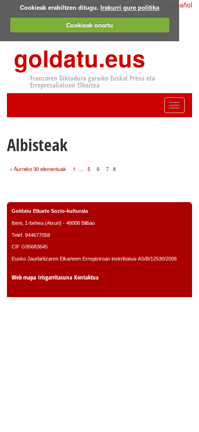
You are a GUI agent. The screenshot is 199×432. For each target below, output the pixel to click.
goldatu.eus (79, 57)
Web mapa (24, 277)
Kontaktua (86, 277)
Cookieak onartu (89, 24)
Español (180, 4)
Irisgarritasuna (55, 277)
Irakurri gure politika (129, 7)
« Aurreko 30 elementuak (38, 168)
